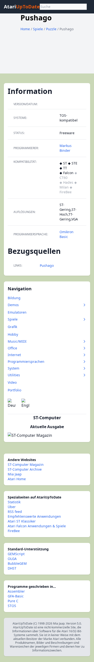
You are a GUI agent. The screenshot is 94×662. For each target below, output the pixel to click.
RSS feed (15, 511)
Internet (14, 354)
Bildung (14, 298)
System (13, 368)
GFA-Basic (16, 596)
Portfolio (14, 390)
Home (25, 29)
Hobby (13, 334)
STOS (12, 605)
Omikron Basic (67, 234)
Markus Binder (66, 148)
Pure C (13, 601)
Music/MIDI (17, 341)
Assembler (16, 591)
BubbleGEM (17, 563)
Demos (13, 305)
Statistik (14, 502)
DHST (12, 568)
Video (12, 382)
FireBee (14, 530)
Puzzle (51, 29)
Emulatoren (17, 312)
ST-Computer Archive (25, 469)
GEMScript (16, 554)
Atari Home (17, 479)
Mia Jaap (15, 474)
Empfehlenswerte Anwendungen (34, 516)
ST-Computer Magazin (26, 464)
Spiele (38, 29)
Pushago (47, 265)
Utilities (14, 375)
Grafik (12, 326)
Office (12, 348)
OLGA (12, 558)
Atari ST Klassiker (22, 521)
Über (12, 506)
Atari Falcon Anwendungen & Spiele (37, 526)
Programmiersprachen (26, 361)
